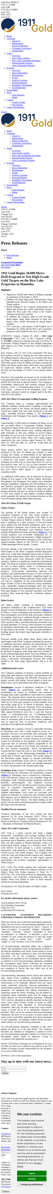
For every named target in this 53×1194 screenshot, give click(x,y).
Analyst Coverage (19, 80)
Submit (5, 1073)
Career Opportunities (15, 107)
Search (4, 112)
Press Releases (18, 95)
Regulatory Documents (22, 85)
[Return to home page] (26, 1088)
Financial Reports (19, 83)
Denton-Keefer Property (22, 63)
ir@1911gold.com (9, 1134)
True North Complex (21, 58)
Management (17, 43)
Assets (9, 53)
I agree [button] (32, 1173)
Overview (16, 56)
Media (14, 97)
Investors (10, 68)
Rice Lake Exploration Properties (26, 60)
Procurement (17, 105)
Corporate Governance (22, 48)
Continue (5, 1191)
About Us (16, 41)
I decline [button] (32, 1179)
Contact (10, 100)
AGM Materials (19, 87)
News (9, 92)
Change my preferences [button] (32, 1184)
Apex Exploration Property (23, 65)
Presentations (17, 75)
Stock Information (19, 73)
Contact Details (18, 102)
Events (15, 78)
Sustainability (18, 51)
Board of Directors (20, 46)
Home (9, 36)
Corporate (11, 38)
